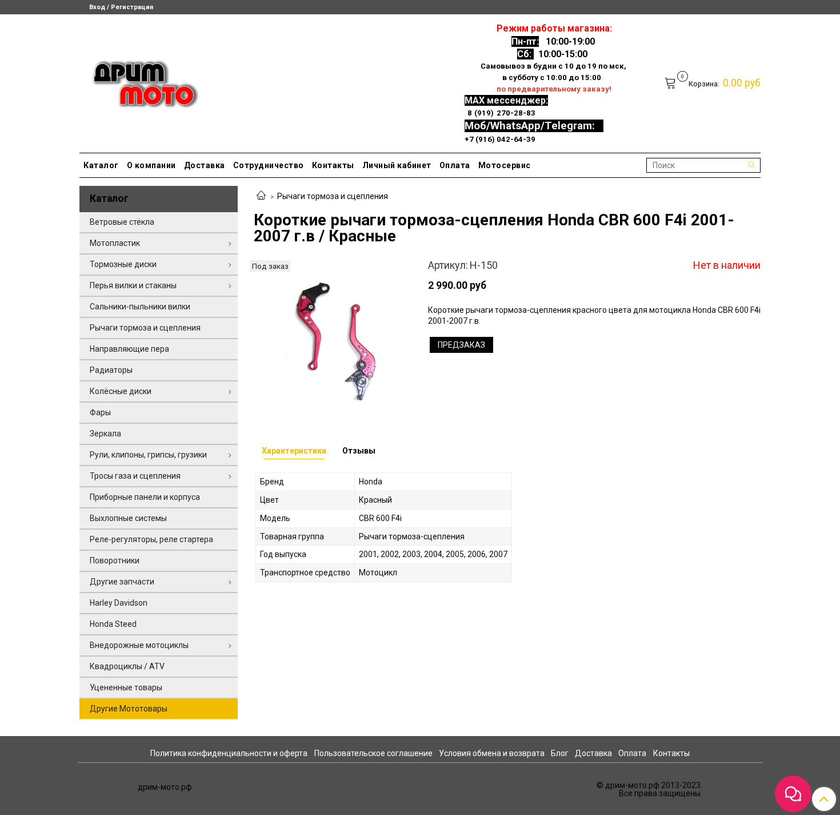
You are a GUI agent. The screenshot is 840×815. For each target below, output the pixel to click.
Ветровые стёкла (122, 221)
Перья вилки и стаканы (133, 285)
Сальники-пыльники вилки (140, 306)
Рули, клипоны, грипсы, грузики (148, 454)
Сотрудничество (268, 165)
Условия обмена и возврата (492, 753)
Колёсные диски (120, 391)
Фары (100, 412)
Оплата (454, 165)
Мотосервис (504, 165)
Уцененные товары (126, 687)
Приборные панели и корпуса (145, 497)
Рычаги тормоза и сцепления (332, 196)
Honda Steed (113, 624)
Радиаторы (111, 370)
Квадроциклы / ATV (127, 666)
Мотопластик (115, 243)
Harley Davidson (118, 602)
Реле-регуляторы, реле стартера (151, 539)
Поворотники (114, 560)
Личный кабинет (396, 165)
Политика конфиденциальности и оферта (228, 753)
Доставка (204, 165)
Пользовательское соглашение (373, 753)
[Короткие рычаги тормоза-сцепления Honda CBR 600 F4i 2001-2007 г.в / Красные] (333, 338)
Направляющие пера (129, 348)
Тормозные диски (123, 264)
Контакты (333, 165)
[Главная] (261, 196)
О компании (151, 165)
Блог (560, 753)
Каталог (101, 165)
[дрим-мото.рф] (140, 81)
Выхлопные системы (128, 518)
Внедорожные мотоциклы (139, 645)
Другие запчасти (122, 581)
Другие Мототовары (128, 708)
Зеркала (105, 433)
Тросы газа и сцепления (135, 475)
